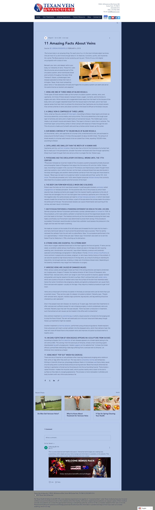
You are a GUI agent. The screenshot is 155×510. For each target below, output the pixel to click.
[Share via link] (58, 380)
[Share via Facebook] (45, 380)
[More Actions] (110, 448)
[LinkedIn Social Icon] (109, 17)
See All (118, 392)
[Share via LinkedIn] (54, 380)
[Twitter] (118, 17)
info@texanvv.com (113, 11)
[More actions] (110, 38)
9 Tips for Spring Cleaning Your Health (105, 415)
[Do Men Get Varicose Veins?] (48, 403)
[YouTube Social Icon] (112, 17)
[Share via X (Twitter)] (49, 380)
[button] (117, 22)
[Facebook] (115, 17)
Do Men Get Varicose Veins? (48, 414)
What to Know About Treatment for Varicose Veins (77, 415)
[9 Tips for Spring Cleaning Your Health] (107, 403)
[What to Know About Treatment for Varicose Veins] (78, 403)
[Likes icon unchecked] (50, 482)
